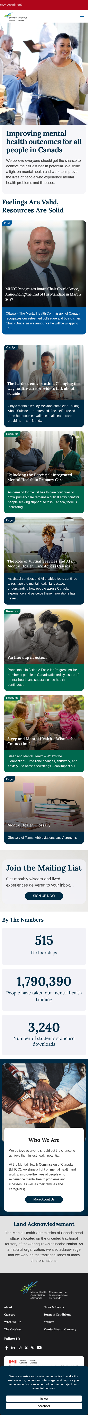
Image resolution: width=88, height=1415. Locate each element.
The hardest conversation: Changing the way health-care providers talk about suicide (43, 388)
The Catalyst (12, 1329)
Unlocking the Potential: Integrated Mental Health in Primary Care (39, 477)
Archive (49, 1322)
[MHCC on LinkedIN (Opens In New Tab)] (13, 1347)
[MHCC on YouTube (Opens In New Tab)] (39, 1347)
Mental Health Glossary (28, 825)
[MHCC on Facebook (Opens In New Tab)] (6, 1347)
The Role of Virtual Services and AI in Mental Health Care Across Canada (41, 563)
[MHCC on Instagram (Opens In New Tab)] (19, 1347)
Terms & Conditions (57, 1314)
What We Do (12, 1322)
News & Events (54, 1307)
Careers (9, 1314)
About (8, 1307)
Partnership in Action (27, 657)
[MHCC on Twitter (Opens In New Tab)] (26, 1347)
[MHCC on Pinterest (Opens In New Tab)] (32, 1347)
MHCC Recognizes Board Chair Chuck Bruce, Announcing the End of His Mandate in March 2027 (43, 294)
